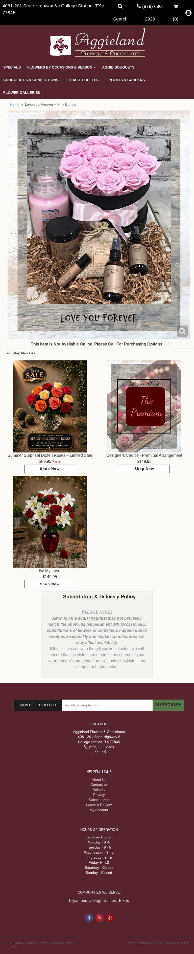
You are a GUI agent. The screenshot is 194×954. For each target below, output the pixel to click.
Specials (12, 67)
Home (14, 104)
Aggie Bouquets (118, 67)
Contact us (99, 785)
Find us (97, 752)
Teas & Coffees (83, 80)
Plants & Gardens (127, 80)
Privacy (99, 795)
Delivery (98, 790)
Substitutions (99, 800)
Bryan (74, 900)
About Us (99, 779)
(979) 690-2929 (101, 747)
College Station (102, 900)
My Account (99, 810)
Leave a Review (99, 805)
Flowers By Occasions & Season (59, 67)
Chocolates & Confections (30, 80)
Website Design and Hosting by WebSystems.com (157, 942)
